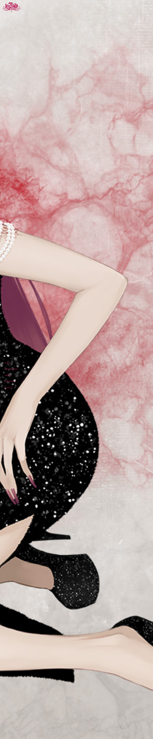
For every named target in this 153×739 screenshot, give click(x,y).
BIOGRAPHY (9, 381)
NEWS (7, 362)
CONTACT (8, 387)
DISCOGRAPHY (11, 369)
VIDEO (7, 375)
